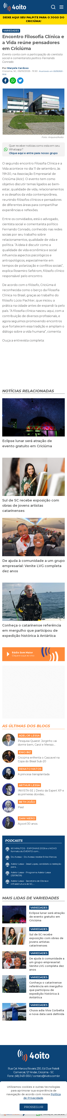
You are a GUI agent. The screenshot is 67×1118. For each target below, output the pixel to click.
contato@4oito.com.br (46, 1076)
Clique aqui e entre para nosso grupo (33, 153)
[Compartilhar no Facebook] (5, 80)
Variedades (11, 31)
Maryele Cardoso (18, 68)
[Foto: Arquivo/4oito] (33, 111)
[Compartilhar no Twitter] (20, 80)
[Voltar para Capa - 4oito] (20, 7)
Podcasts (14, 840)
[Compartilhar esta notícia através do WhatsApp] (13, 80)
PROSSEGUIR (33, 1107)
